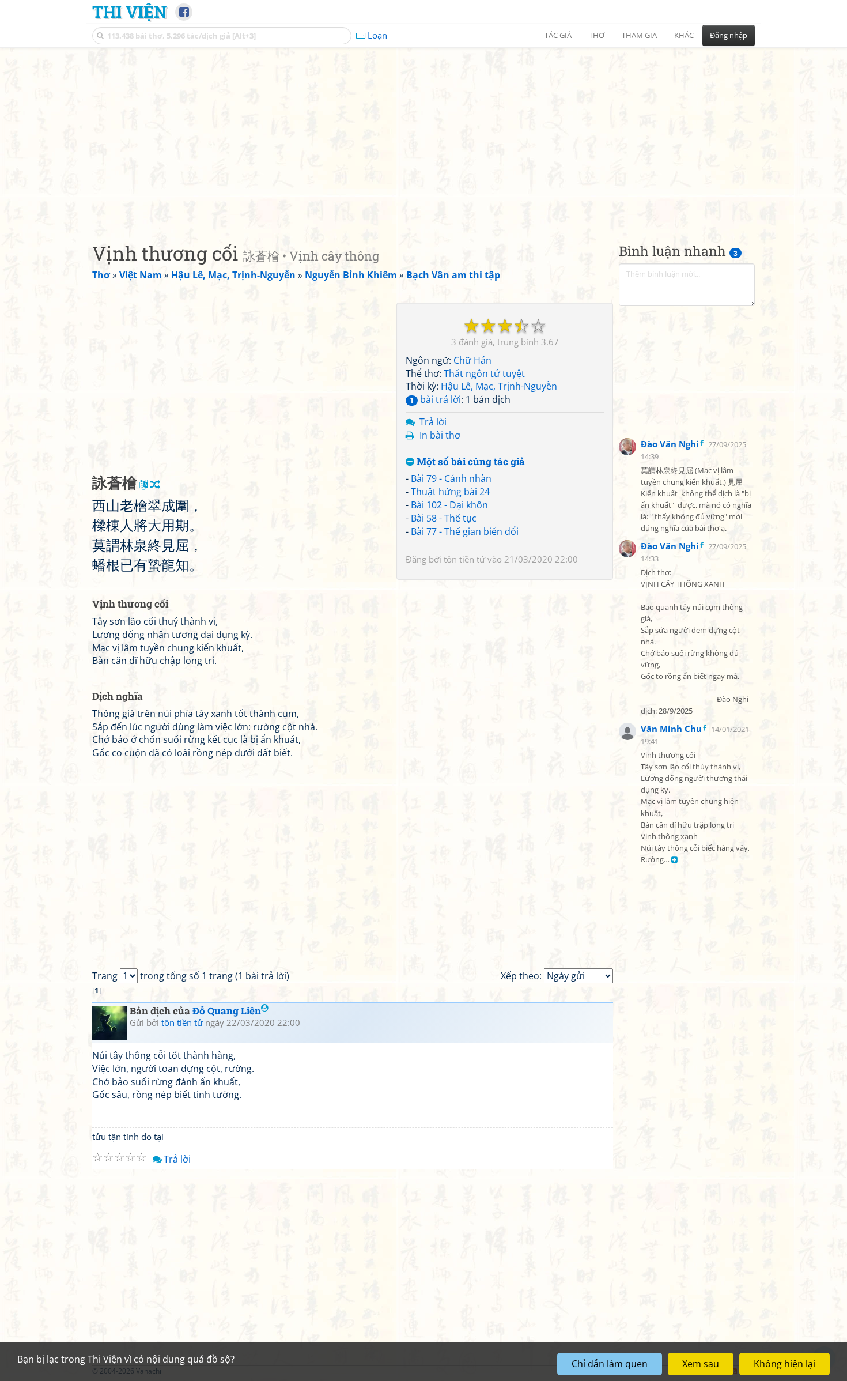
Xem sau (700, 1363)
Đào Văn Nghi (670, 444)
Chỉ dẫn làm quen (610, 1363)
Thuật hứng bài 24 (450, 491)
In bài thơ (439, 435)
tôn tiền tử (464, 559)
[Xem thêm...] (674, 860)
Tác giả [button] (558, 35)
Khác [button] (684, 35)
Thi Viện (129, 11)
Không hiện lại (784, 1363)
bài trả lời (435, 399)
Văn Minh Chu (671, 728)
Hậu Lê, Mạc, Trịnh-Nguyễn (499, 386)
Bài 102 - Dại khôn (449, 505)
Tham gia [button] (639, 35)
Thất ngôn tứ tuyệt (484, 373)
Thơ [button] (596, 35)
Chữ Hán (472, 360)
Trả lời (433, 422)
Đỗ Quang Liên (226, 1010)
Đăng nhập (728, 35)
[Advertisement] (423, 135)
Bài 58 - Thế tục (444, 518)
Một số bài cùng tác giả (469, 461)
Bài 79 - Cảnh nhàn (451, 478)
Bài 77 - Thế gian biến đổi (465, 531)
